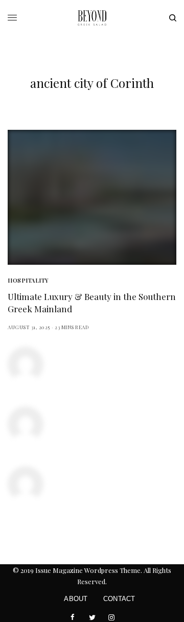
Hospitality (28, 280)
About (75, 599)
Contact (119, 599)
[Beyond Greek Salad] (92, 18)
